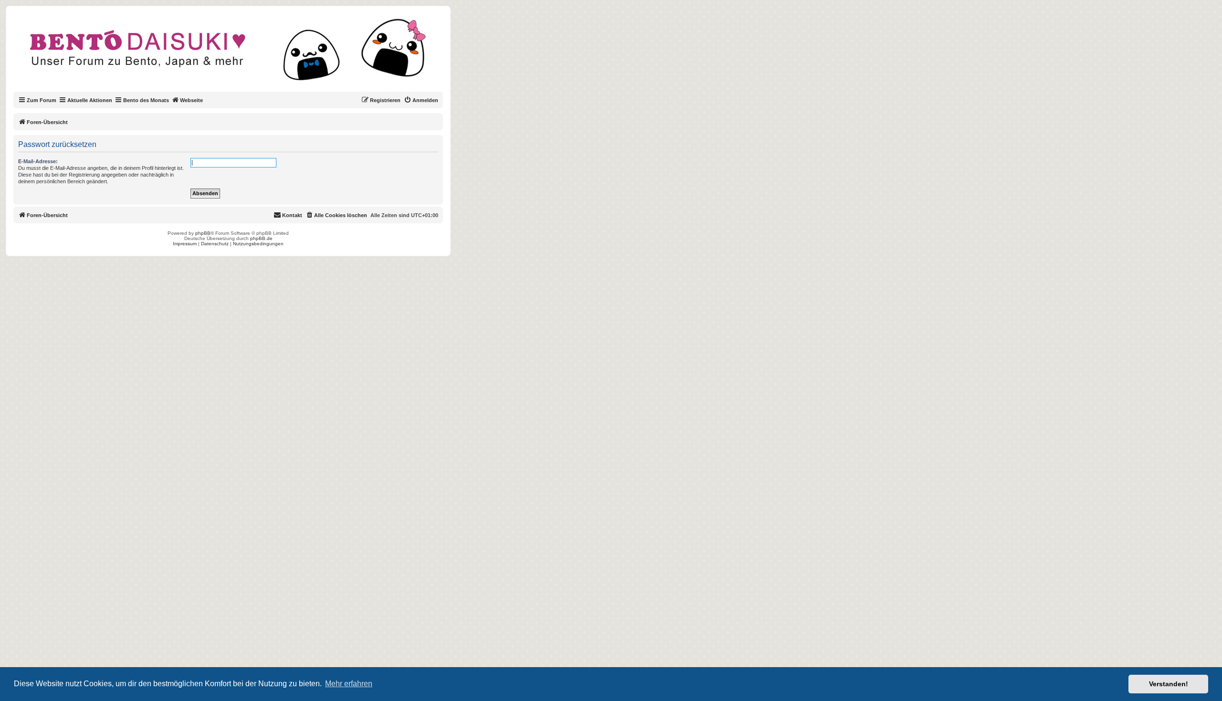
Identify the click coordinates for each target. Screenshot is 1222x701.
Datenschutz (215, 243)
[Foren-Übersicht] (236, 54)
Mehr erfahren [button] (348, 684)
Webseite (191, 100)
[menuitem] (421, 100)
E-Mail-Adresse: (38, 161)
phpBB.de (261, 238)
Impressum (185, 243)
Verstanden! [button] (1168, 684)
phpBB (203, 233)
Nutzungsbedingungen (258, 243)
